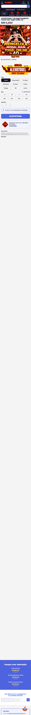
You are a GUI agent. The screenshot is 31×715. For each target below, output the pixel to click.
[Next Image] (28, 42)
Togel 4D (5, 713)
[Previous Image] (2, 42)
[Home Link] (8, 2)
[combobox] (14, 6)
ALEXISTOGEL (15, 116)
